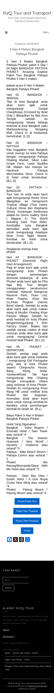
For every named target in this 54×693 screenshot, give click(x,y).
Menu (46, 32)
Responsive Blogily (38, 686)
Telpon (6, 629)
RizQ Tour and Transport (27, 13)
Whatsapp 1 (9, 636)
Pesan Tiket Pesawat (27, 521)
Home (27, 530)
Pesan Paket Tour (27, 501)
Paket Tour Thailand (27, 511)
